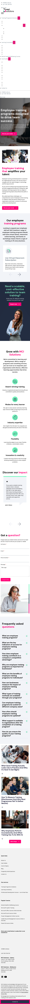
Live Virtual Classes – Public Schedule (13, 25)
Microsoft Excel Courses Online (8, 913)
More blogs (14, 841)
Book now (3, 7)
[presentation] (10, 275)
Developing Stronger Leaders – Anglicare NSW (15, 77)
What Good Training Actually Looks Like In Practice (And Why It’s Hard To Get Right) (14, 768)
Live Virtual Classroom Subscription (12, 21)
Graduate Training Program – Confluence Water (15, 67)
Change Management (8, 50)
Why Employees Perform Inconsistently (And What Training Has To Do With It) (12, 833)
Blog (2, 868)
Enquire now (13, 304)
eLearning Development (9, 47)
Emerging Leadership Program (11, 37)
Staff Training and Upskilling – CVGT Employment (16, 75)
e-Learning (6, 23)
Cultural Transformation (9, 82)
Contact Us (4, 88)
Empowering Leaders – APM (10, 69)
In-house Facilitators (8, 49)
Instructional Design (8, 45)
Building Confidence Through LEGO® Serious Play (16, 65)
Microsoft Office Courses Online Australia (11, 910)
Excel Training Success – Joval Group (12, 70)
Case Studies (4, 59)
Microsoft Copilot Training (7, 907)
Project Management (8, 52)
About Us (3, 860)
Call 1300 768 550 (7, 4)
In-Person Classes (8, 36)
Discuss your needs (7, 134)
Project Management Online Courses (10, 916)
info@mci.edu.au (7, 2)
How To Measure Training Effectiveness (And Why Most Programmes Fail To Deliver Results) (13, 800)
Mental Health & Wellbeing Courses (10, 56)
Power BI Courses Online (7, 923)
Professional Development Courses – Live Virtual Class (14, 892)
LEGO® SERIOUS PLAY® (9, 39)
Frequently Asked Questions (8, 871)
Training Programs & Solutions (9, 18)
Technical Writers (7, 54)
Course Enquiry (5, 866)
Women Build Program (9, 85)
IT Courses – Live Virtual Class (13, 32)
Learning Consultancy (7, 42)
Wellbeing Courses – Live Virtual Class (15, 33)
